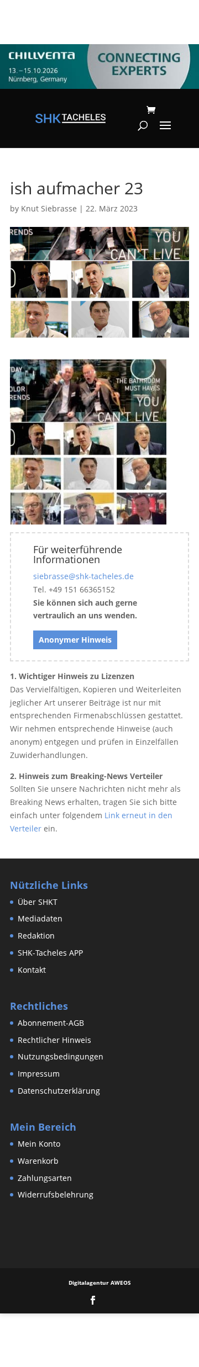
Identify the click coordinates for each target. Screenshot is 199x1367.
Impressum (39, 1073)
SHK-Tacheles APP (50, 952)
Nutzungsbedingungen (60, 1056)
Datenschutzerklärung (59, 1090)
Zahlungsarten (45, 1178)
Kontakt (32, 970)
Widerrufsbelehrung (55, 1194)
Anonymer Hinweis (75, 639)
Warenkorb (38, 1161)
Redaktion (36, 935)
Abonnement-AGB (51, 1023)
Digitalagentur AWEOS (100, 1282)
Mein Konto (39, 1143)
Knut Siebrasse (49, 208)
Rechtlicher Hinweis (54, 1040)
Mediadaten (40, 918)
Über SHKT (37, 902)
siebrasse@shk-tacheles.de (83, 576)
